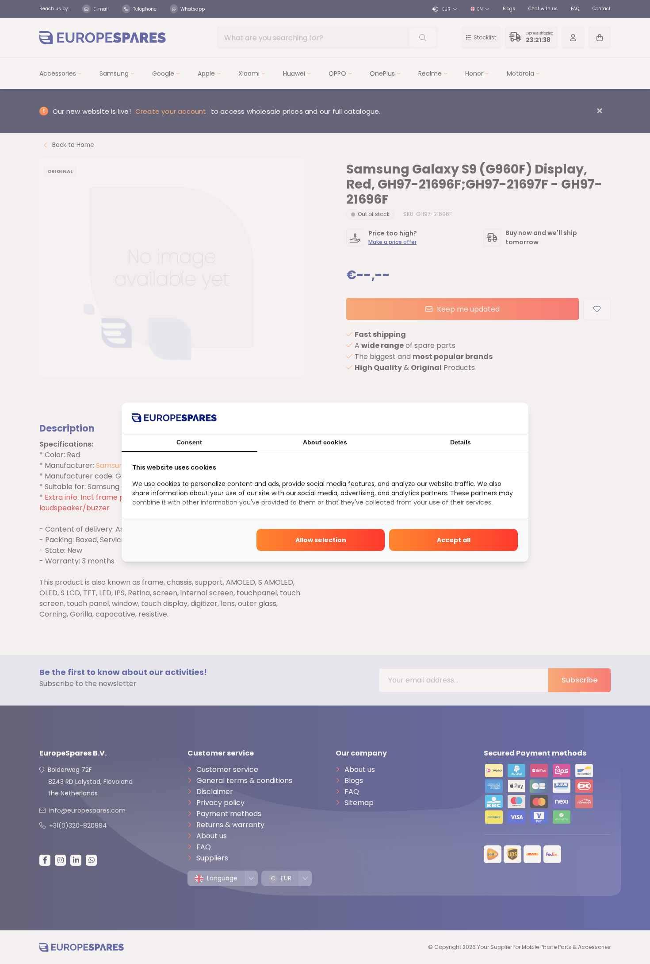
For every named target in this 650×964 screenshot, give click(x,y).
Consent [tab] (189, 442)
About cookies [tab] (325, 442)
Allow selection (320, 540)
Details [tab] (460, 442)
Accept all (453, 540)
